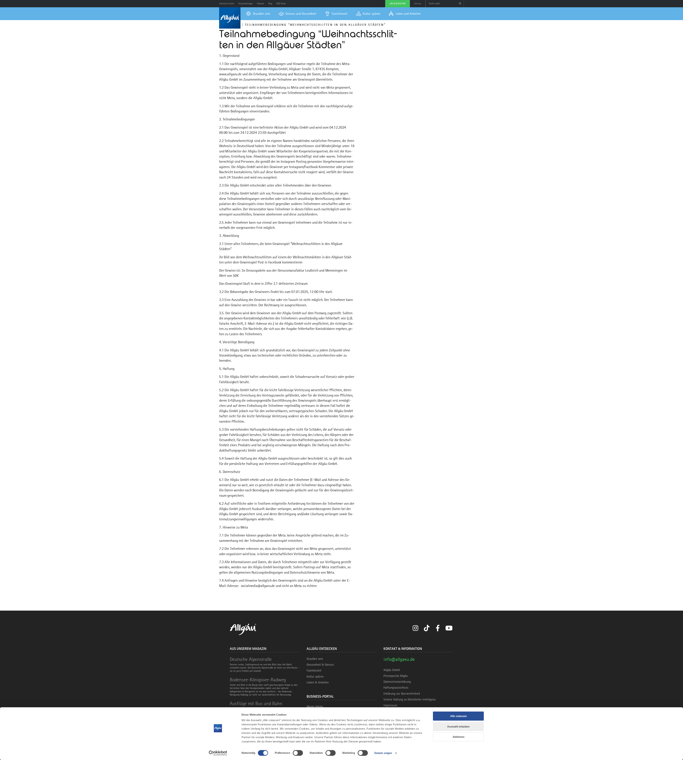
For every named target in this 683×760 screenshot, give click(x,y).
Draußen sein (315, 659)
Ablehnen (458, 736)
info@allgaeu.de (399, 659)
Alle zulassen (458, 716)
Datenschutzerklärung (397, 681)
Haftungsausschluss (395, 687)
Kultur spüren (315, 676)
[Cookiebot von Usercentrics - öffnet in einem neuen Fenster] (218, 753)
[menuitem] (258, 13)
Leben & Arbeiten (318, 682)
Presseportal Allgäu (395, 676)
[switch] (298, 753)
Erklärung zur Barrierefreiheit (401, 693)
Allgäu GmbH (391, 670)
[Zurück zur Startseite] (229, 18)
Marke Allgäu (315, 706)
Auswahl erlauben (458, 726)
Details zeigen (383, 752)
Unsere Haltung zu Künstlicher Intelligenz (409, 699)
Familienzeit (314, 670)
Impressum (390, 705)
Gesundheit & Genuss (320, 664)
